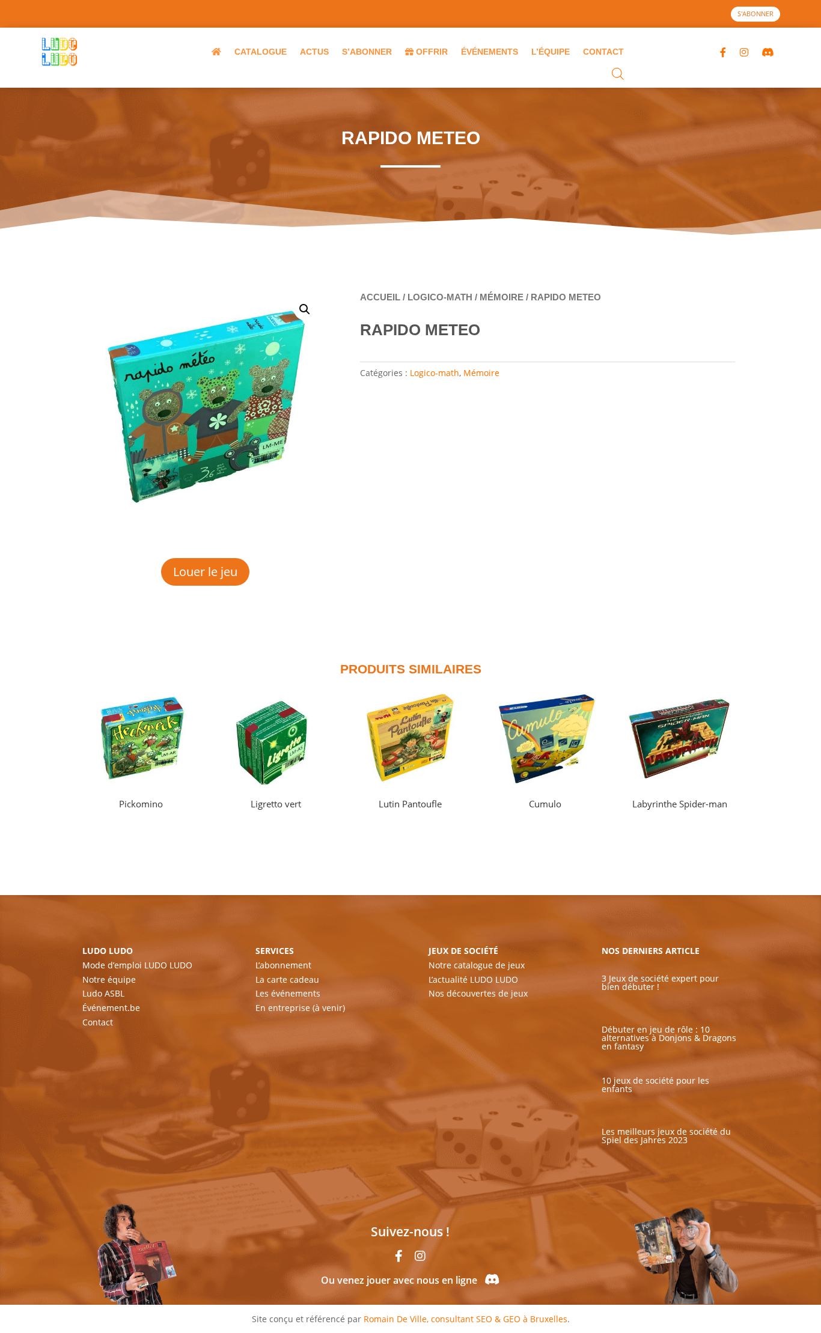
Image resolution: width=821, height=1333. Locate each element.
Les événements (287, 993)
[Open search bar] (618, 75)
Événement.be (111, 1007)
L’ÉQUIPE (550, 51)
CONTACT (603, 51)
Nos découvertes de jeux (478, 993)
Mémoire (501, 297)
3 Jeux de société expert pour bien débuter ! (660, 982)
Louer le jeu (205, 571)
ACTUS (314, 51)
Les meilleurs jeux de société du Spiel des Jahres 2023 (666, 1136)
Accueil (380, 297)
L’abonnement (283, 965)
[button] (305, 309)
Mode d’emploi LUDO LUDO (137, 965)
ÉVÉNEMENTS (489, 51)
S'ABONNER (755, 13)
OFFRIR (431, 51)
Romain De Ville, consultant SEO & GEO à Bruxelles (465, 1319)
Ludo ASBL (103, 993)
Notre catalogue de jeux (477, 965)
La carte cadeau (287, 979)
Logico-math (439, 297)
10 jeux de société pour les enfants (655, 1085)
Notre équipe (109, 979)
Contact (97, 1022)
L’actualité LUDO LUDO (473, 979)
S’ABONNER (367, 51)
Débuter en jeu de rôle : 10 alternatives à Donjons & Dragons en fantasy (669, 1038)
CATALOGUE (260, 51)
